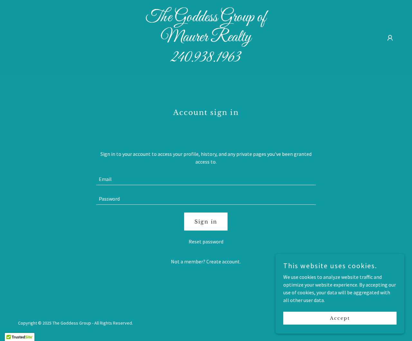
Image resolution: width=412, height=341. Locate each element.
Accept (340, 318)
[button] (390, 38)
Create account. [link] (223, 261)
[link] (206, 59)
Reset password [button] (206, 241)
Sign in (205, 221)
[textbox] (206, 179)
